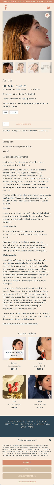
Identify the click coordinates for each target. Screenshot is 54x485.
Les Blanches (43, 131)
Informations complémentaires (17, 146)
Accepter (27, 462)
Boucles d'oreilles (29, 131)
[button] (50, 440)
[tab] (27, 142)
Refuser (27, 469)
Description (8, 142)
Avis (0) (6, 151)
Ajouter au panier (23, 124)
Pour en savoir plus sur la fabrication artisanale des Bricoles (20, 323)
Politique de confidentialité (27, 482)
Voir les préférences (27, 476)
